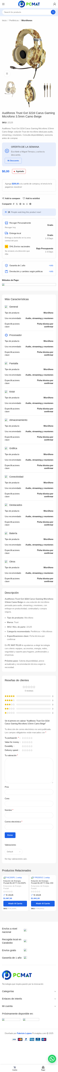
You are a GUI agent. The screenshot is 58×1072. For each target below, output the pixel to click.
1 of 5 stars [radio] (23, 738)
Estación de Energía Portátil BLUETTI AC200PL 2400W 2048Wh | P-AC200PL (14, 884)
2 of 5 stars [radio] (25, 738)
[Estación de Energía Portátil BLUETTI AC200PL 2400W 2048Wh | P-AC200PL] (15, 877)
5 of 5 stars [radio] (31, 738)
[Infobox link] (14, 930)
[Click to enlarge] (7, 74)
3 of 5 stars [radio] (27, 738)
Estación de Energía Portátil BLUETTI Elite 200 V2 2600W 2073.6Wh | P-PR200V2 (42, 884)
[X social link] (17, 204)
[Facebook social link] (13, 204)
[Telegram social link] (30, 204)
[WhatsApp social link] (27, 204)
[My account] (54, 4)
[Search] (53, 12)
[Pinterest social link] (20, 204)
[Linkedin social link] (23, 204)
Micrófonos (26, 20)
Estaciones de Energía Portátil (12, 887)
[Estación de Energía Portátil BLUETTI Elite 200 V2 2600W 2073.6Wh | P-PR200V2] (43, 877)
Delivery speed (11, 750)
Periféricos (14, 20)
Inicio (4, 20)
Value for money (12, 742)
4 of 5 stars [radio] (29, 738)
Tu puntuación (12, 738)
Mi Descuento (13, 161)
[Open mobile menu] (3, 4)
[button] (52, 1059)
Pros (7, 787)
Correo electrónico (13, 822)
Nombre (9, 810)
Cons (7, 798)
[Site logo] (29, 4)
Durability (9, 746)
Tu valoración (11, 755)
